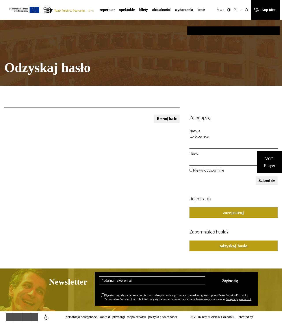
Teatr (201, 10)
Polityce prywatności (238, 299)
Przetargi (118, 317)
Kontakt (105, 317)
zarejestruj (233, 212)
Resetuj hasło (167, 118)
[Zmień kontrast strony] (229, 10)
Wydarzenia (184, 10)
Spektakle (127, 10)
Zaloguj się (266, 180)
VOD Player (269, 162)
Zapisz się (230, 281)
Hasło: (194, 153)
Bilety (143, 10)
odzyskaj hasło (233, 245)
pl (236, 10)
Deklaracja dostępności (81, 317)
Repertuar (107, 10)
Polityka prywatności (162, 317)
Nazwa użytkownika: (199, 134)
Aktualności (161, 10)
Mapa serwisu (136, 317)
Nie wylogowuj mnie (208, 170)
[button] (246, 10)
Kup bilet (268, 10)
